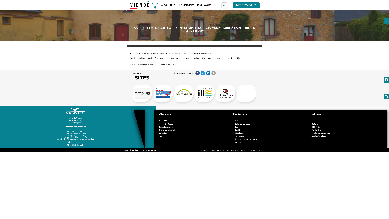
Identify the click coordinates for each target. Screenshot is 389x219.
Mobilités (239, 133)
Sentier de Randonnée (321, 133)
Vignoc (150, 64)
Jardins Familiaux (319, 136)
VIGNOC (140, 4)
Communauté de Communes (165, 64)
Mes (186, 5)
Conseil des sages (166, 127)
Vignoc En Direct (166, 124)
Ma (167, 5)
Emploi (238, 142)
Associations (317, 121)
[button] (197, 73)
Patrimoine (316, 130)
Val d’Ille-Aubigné (235, 58)
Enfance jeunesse (242, 124)
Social (237, 127)
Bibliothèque (317, 127)
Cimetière (163, 133)
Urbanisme (239, 121)
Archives (242, 150)
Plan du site (251, 150)
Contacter (203, 150)
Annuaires (239, 136)
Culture (315, 124)
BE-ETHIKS (260, 150)
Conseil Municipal (166, 121)
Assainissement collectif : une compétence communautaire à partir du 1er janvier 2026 (171, 58)
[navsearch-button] (224, 5)
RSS (224, 150)
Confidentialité (232, 150)
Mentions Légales (215, 150)
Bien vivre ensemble (167, 130)
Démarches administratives (246, 139)
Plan (160, 136)
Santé (237, 130)
